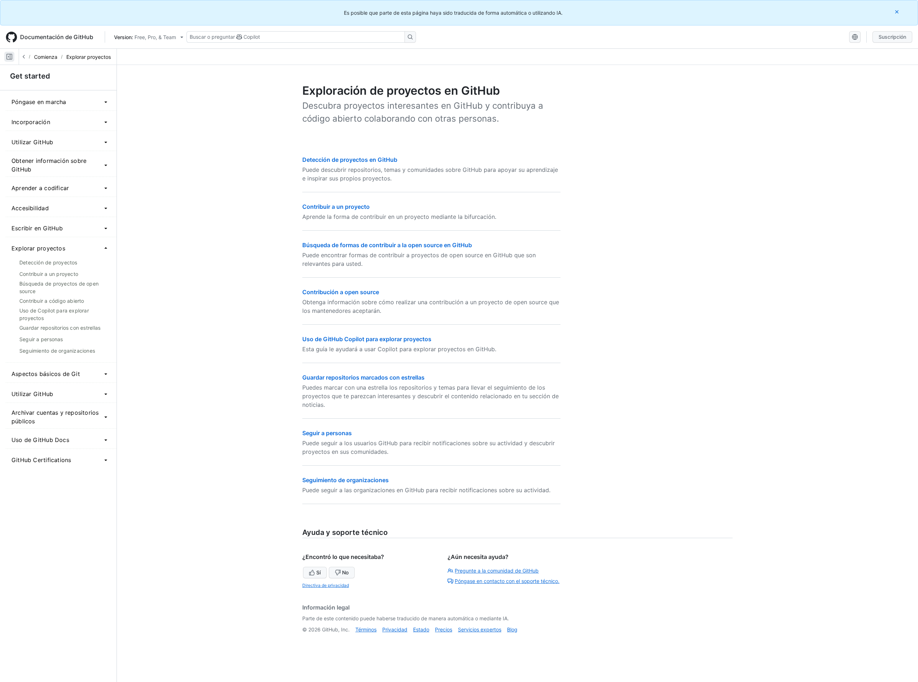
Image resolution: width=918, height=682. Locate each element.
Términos (366, 629)
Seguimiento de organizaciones (345, 480)
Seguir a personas (327, 433)
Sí (318, 572)
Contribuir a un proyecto (336, 206)
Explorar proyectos (88, 57)
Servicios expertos (479, 629)
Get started (30, 76)
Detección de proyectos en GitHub (349, 159)
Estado (421, 629)
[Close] (897, 12)
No (345, 572)
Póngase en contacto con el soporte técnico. (507, 581)
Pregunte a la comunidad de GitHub (497, 571)
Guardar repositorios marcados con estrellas (363, 377)
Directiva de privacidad (325, 585)
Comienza (45, 57)
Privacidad (394, 629)
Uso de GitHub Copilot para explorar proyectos (366, 339)
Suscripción (892, 37)
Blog (512, 629)
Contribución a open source (340, 292)
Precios (443, 629)
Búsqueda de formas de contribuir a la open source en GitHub (387, 245)
